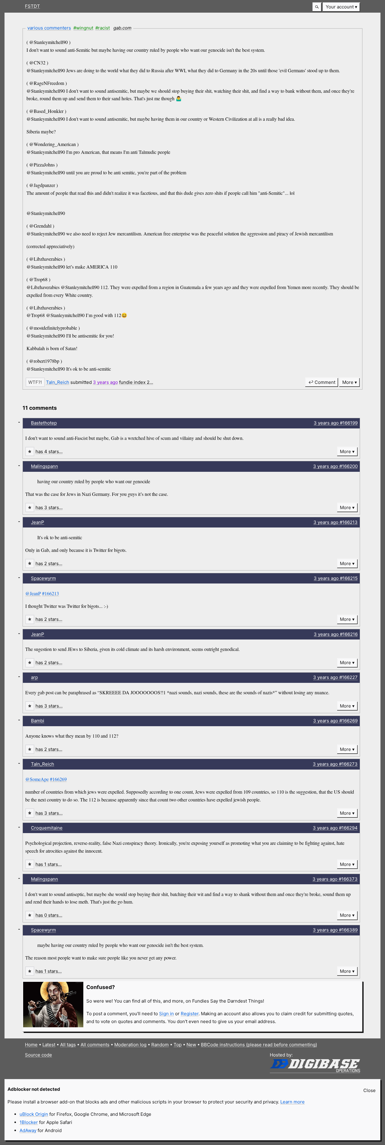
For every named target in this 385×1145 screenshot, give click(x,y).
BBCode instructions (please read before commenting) (259, 1044)
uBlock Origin (34, 1114)
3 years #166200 (335, 466)
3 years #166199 (336, 423)
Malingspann (44, 466)
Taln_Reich (57, 382)
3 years (105, 382)
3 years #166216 (336, 634)
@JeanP (33, 593)
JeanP (37, 522)
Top (178, 1044)
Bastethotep (44, 423)
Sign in (166, 1013)
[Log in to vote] (35, 382)
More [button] (347, 382)
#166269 (58, 779)
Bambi (37, 720)
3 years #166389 (335, 930)
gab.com (122, 28)
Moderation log (130, 1044)
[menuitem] (341, 7)
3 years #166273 (335, 764)
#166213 (50, 593)
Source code (38, 1055)
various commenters (49, 28)
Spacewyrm (43, 578)
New (191, 1044)
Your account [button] (340, 7)
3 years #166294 (335, 828)
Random (160, 1044)
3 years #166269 (335, 720)
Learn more (292, 1102)
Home (31, 1044)
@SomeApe (37, 779)
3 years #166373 (335, 879)
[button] (317, 7)
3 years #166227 (335, 677)
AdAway (28, 1130)
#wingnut (83, 28)
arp (34, 677)
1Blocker (29, 1122)
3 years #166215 (336, 578)
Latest (48, 1044)
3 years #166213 (335, 522)
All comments (95, 1044)
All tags (68, 1044)
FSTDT (32, 6)
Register (190, 1013)
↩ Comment (321, 382)
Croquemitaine (47, 828)
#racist (102, 28)
